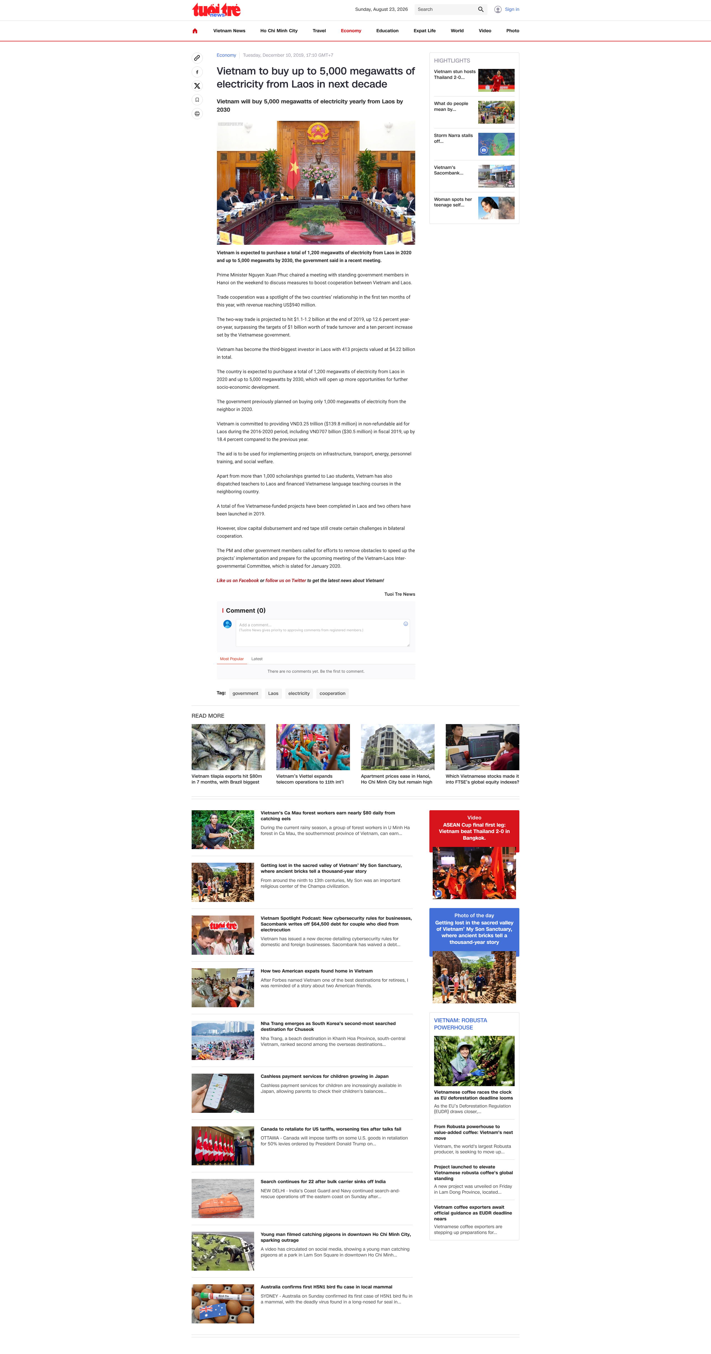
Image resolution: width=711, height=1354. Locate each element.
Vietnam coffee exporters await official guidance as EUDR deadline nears (473, 1213)
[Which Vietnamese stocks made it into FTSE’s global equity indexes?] (482, 747)
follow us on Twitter (286, 581)
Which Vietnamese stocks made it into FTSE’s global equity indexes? (482, 779)
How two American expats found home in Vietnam (317, 971)
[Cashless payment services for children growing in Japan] (223, 1093)
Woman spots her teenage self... (453, 202)
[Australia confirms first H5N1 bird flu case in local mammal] (223, 1303)
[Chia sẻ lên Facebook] (197, 72)
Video (485, 31)
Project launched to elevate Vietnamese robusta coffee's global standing (473, 1172)
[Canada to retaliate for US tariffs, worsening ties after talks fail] (223, 1146)
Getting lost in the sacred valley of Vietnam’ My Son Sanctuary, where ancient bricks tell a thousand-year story (331, 868)
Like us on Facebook (238, 581)
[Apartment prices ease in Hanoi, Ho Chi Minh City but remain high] (398, 747)
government (245, 693)
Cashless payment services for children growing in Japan (325, 1076)
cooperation (333, 693)
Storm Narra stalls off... (453, 138)
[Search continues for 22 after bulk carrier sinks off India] (223, 1198)
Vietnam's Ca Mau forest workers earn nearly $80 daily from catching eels (328, 816)
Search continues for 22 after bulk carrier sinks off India (323, 1182)
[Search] (480, 9)
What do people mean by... (451, 107)
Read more (208, 716)
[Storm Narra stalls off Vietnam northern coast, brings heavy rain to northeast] (496, 144)
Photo (513, 31)
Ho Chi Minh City (279, 31)
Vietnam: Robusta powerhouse (460, 1024)
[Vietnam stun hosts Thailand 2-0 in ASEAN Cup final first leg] (496, 80)
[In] (197, 113)
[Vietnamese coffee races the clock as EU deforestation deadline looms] (474, 1061)
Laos (273, 693)
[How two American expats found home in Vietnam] (223, 988)
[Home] (195, 31)
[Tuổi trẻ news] (216, 10)
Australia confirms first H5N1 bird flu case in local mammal (326, 1287)
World (457, 31)
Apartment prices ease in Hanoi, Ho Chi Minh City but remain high (396, 779)
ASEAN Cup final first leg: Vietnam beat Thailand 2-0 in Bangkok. (474, 831)
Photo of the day (474, 916)
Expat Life (425, 31)
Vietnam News (229, 31)
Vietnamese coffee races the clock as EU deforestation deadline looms (473, 1095)
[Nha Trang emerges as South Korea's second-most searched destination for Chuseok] (223, 1040)
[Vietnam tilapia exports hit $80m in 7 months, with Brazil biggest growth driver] (228, 747)
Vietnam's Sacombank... (449, 170)
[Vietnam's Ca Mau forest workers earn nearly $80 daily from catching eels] (223, 829)
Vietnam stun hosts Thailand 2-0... (455, 75)
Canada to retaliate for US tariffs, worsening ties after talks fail (331, 1129)
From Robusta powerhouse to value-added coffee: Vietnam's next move (473, 1132)
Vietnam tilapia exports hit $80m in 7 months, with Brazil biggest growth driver (227, 779)
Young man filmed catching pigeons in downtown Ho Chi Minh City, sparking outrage (336, 1237)
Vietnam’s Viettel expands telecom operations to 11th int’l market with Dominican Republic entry (311, 779)
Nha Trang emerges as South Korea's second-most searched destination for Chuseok (328, 1027)
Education (387, 31)
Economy (351, 31)
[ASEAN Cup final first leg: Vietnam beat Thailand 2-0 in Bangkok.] (474, 873)
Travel (319, 31)
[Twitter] (197, 85)
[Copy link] (197, 58)
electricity (299, 693)
